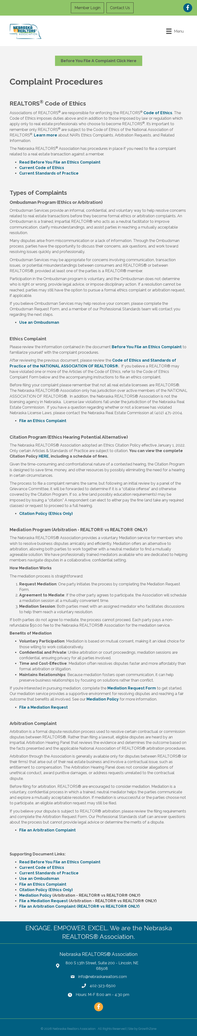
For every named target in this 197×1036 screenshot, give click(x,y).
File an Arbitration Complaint (47, 830)
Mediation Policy (102, 699)
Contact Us (120, 8)
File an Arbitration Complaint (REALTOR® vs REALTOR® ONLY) (79, 906)
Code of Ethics (157, 113)
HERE (44, 456)
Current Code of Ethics (41, 167)
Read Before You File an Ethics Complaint (59, 162)
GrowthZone (147, 1028)
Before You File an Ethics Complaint (147, 347)
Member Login (87, 8)
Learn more (45, 135)
